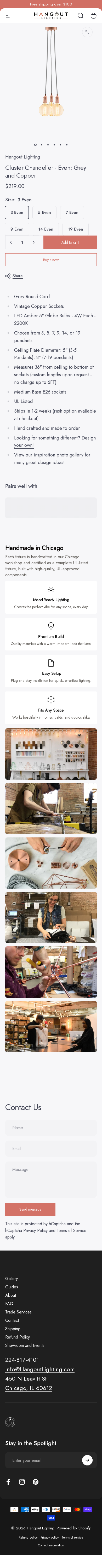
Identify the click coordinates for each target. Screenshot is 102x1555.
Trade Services (18, 1312)
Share (18, 276)
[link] (26, 1378)
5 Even (44, 212)
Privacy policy (50, 1537)
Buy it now (51, 259)
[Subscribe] (87, 1460)
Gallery (11, 1278)
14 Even (45, 229)
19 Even (75, 229)
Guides (11, 1287)
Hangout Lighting (22, 157)
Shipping (12, 1328)
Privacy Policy (35, 1231)
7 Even (72, 212)
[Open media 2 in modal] (87, 32)
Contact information (51, 1545)
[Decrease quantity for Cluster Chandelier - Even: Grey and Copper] (10, 242)
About (10, 1295)
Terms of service (72, 1537)
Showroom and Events (24, 1345)
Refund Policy (17, 1337)
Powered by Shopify (74, 1528)
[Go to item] (35, 145)
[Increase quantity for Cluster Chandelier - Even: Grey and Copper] (33, 242)
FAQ (9, 1303)
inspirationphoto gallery (58, 454)
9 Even (17, 229)
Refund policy (28, 1537)
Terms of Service (71, 1231)
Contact (12, 1320)
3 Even (16, 212)
